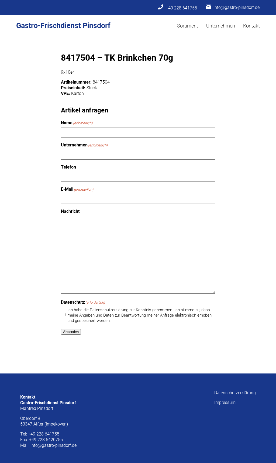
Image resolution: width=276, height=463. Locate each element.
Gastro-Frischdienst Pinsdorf (63, 25)
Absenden (71, 332)
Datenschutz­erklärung (235, 392)
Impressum (225, 402)
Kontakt (251, 25)
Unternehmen (220, 25)
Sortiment (187, 25)
